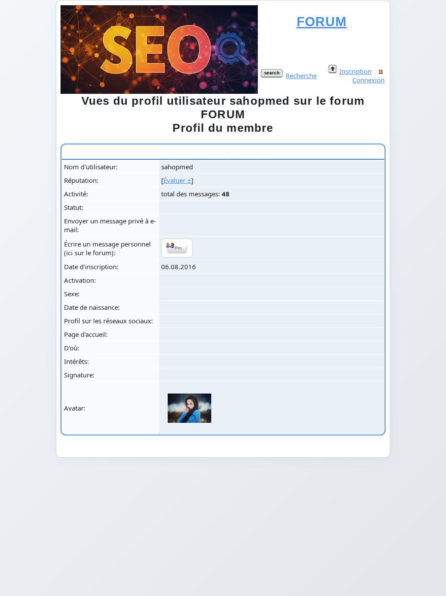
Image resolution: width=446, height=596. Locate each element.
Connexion (368, 79)
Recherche (301, 75)
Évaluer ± (177, 180)
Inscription (355, 71)
